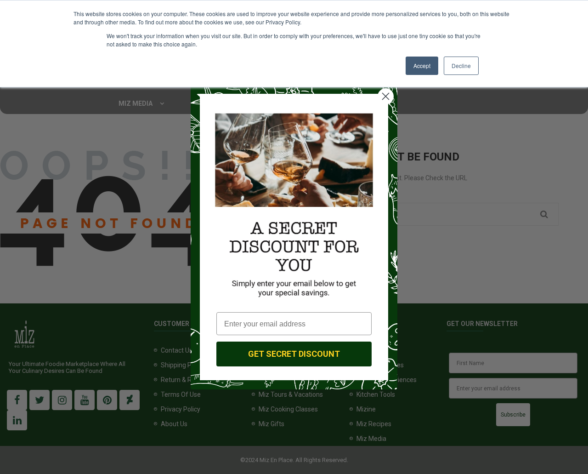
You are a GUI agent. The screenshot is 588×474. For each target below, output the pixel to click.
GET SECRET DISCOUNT (294, 354)
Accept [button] (421, 65)
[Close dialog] (386, 96)
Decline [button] (461, 65)
